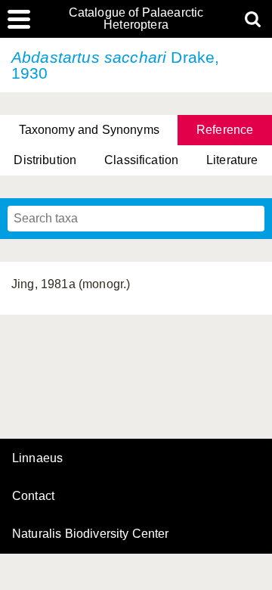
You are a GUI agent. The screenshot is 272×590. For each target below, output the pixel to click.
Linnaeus (37, 458)
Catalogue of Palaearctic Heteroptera (136, 19)
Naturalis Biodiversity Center (90, 534)
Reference (224, 129)
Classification (141, 160)
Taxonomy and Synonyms (89, 129)
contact (33, 495)
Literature (232, 160)
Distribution (45, 160)
